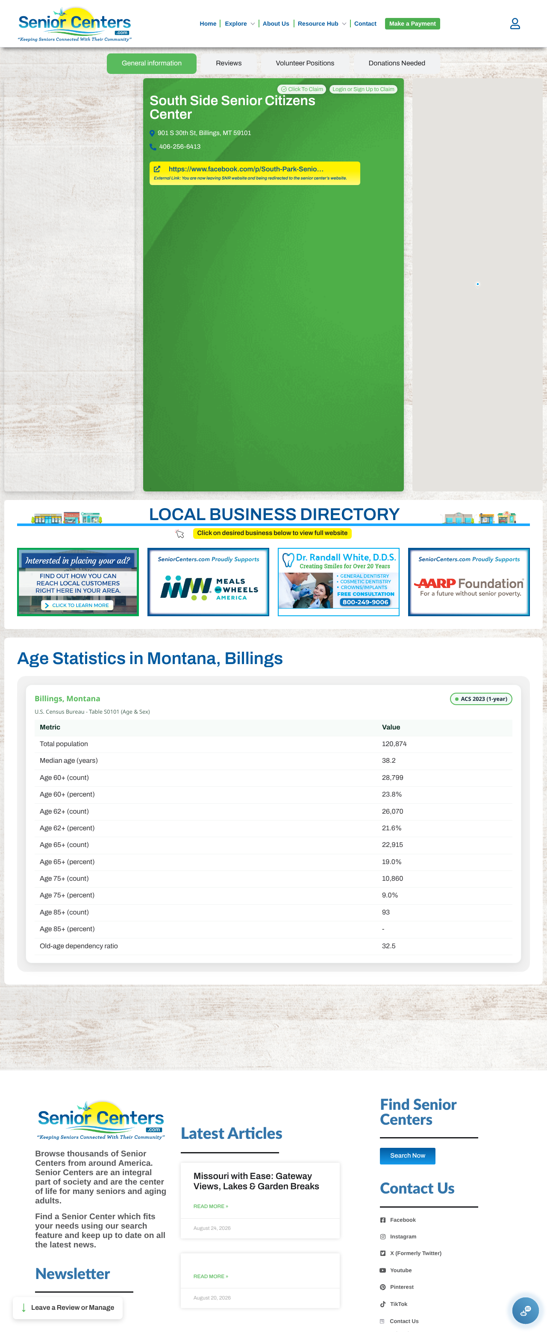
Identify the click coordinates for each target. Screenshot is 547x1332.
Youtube (401, 1270)
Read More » (211, 1206)
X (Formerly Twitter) (415, 1253)
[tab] (152, 63)
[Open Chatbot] (525, 1310)
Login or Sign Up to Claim (363, 89)
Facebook (403, 1220)
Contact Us (404, 1321)
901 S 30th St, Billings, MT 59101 (204, 133)
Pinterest (402, 1287)
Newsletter (72, 1274)
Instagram (403, 1237)
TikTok (398, 1304)
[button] (68, 1308)
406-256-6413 (179, 147)
